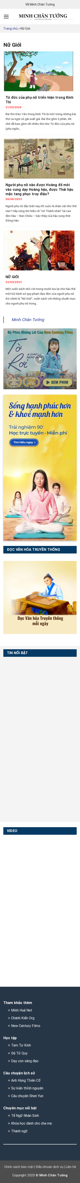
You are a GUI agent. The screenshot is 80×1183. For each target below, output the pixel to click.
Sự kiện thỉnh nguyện (27, 1088)
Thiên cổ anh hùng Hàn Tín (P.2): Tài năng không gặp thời (20, 799)
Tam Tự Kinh (21, 1045)
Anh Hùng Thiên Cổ (25, 1080)
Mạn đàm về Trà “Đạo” (17, 847)
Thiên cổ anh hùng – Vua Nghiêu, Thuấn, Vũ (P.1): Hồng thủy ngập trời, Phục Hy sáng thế (20, 725)
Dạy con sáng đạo (24, 1061)
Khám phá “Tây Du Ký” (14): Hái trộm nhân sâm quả (18, 923)
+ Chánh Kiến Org (21, 1018)
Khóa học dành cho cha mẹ (31, 1123)
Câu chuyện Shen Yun (27, 1096)
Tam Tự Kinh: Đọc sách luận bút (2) (18, 693)
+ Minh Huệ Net (20, 1010)
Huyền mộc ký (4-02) (21, 869)
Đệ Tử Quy (19, 1053)
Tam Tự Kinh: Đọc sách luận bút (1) (18, 669)
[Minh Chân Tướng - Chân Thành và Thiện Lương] (43, 16)
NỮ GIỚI (12, 277)
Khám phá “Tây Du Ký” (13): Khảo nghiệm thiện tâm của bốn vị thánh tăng (18, 953)
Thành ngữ (19, 1131)
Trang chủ (10, 28)
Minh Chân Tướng (28, 319)
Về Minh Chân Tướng (40, 4)
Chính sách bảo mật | (19, 1167)
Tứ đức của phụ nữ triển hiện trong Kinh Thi (39, 99)
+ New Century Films (24, 1026)
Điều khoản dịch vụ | (50, 1167)
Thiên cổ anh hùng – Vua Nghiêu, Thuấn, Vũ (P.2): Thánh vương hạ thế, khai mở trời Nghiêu (20, 751)
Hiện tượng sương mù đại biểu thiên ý (19, 896)
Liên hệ (70, 1167)
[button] (6, 16)
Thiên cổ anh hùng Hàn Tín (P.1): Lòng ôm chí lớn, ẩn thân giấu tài (19, 775)
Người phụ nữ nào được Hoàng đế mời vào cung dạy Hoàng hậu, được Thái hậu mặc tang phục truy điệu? (39, 189)
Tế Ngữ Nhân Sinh (25, 1116)
